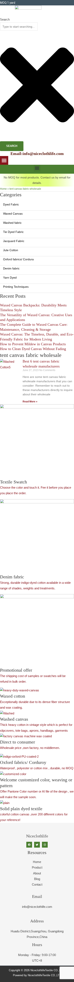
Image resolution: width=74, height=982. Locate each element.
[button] (4, 160)
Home (3, 188)
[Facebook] (29, 845)
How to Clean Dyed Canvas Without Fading (33, 349)
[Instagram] (45, 845)
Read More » (30, 401)
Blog (37, 879)
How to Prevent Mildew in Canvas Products (33, 344)
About (37, 873)
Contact (37, 884)
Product (37, 867)
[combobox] (19, 26)
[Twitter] (37, 845)
